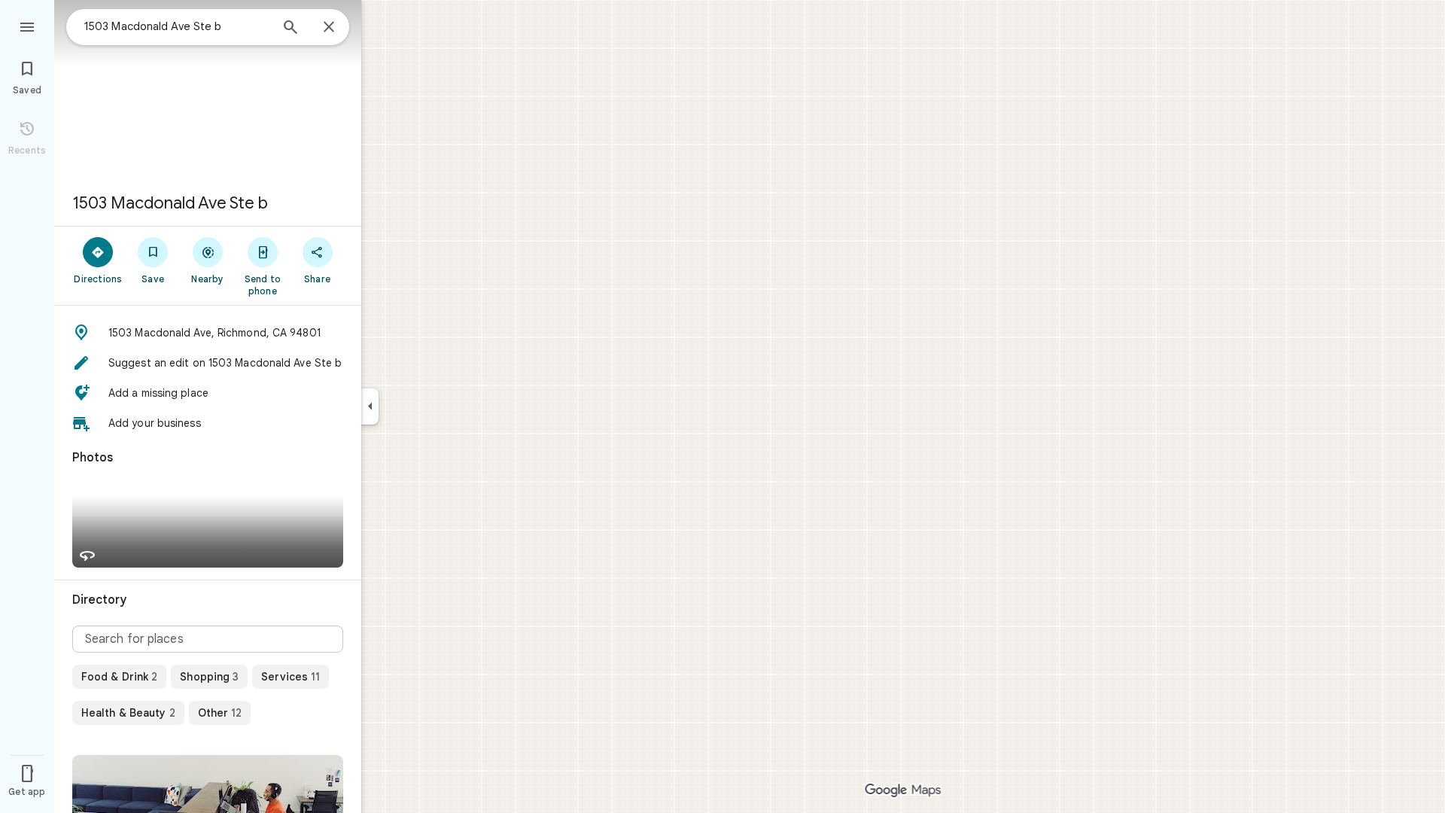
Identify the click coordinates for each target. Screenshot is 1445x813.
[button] (207, 333)
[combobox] (176, 26)
